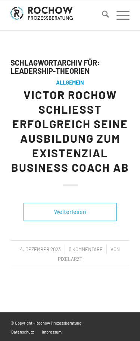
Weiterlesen (70, 211)
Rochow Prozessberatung (58, 323)
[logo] (58, 15)
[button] (13, 327)
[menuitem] (101, 15)
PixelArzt (70, 259)
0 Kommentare (86, 249)
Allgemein (70, 82)
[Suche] (101, 15)
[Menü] (119, 15)
